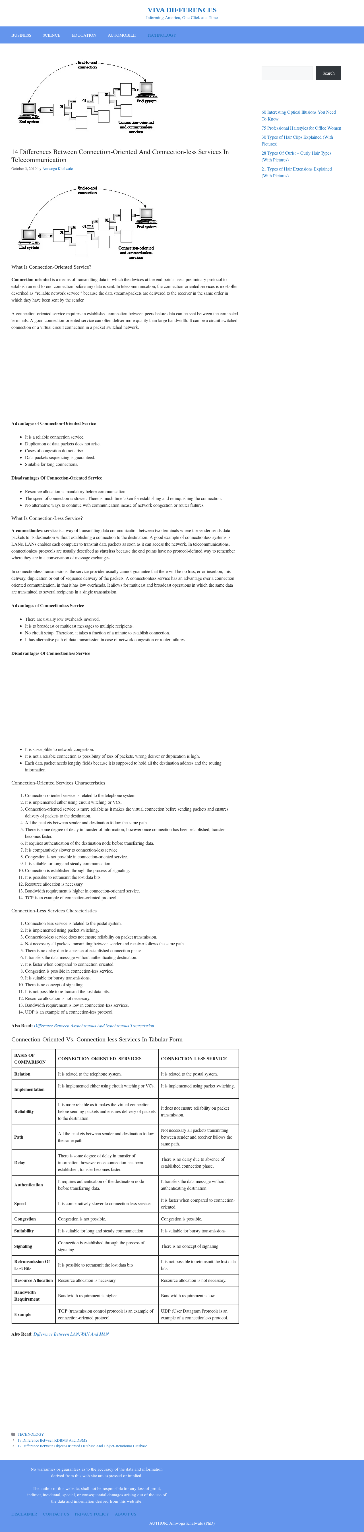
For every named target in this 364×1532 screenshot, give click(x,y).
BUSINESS (21, 35)
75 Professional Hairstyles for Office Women (301, 128)
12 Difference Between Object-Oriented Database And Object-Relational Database (82, 1445)
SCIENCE (51, 35)
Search (328, 73)
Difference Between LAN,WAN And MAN (71, 1334)
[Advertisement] (125, 377)
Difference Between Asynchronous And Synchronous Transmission (94, 1025)
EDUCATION (84, 35)
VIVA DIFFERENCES (182, 10)
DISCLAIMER (24, 1514)
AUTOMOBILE (122, 35)
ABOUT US (125, 1514)
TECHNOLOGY (161, 35)
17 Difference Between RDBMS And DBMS (53, 1440)
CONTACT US (56, 1514)
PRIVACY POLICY (92, 1514)
